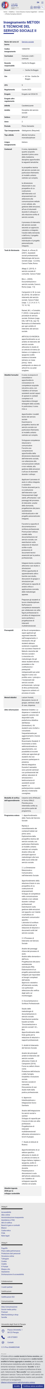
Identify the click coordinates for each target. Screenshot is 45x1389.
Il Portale (4, 1267)
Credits (4, 1264)
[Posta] (35, 7)
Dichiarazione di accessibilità (12, 1274)
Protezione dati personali (10, 1253)
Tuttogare (5, 1259)
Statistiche (5, 1272)
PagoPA (4, 1248)
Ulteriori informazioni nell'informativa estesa (18, 1382)
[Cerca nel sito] (42, 7)
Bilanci (4, 1228)
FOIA (3, 1233)
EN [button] (38, 2)
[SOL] (38, 7)
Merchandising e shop (9, 1315)
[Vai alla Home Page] (10, 5)
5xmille (4, 1317)
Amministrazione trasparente (12, 1217)
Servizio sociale (28, 42)
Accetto (17, 1386)
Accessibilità (6, 1212)
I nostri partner (6, 1287)
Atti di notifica (6, 1223)
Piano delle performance (10, 1251)
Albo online (5, 1215)
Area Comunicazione (9, 1307)
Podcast (4, 1312)
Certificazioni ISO (8, 1297)
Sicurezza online (7, 1256)
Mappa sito (5, 1269)
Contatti (10, 1342)
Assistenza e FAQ (8, 1220)
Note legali (5, 1236)
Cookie (4, 1261)
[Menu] (42, 2)
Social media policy (8, 1309)
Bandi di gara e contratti (10, 1225)
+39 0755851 (12, 1337)
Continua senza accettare (33, 1386)
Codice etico (6, 1231)
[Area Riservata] (31, 7)
